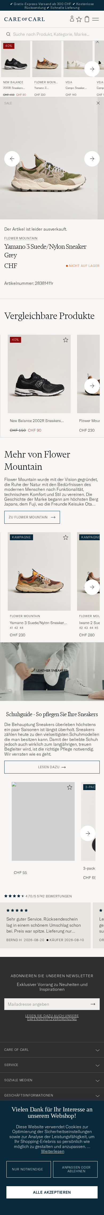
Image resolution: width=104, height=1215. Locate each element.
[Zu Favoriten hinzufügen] (64, 341)
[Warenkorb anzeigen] (87, 19)
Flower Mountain (46, 83)
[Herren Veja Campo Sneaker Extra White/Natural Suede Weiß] (78, 59)
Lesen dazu (48, 767)
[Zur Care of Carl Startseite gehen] (24, 19)
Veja (69, 82)
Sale (8, 103)
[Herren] (43, 821)
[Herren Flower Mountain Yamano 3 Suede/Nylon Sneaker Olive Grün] (46, 59)
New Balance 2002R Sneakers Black (35, 421)
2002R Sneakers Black (13, 88)
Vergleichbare (49, 315)
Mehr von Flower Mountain (37, 460)
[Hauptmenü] (95, 19)
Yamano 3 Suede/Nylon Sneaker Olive (42, 88)
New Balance (13, 82)
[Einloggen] (72, 19)
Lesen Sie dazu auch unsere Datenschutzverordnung (52, 1017)
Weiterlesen (52, 1151)
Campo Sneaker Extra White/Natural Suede (77, 88)
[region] (52, 925)
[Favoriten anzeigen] (79, 19)
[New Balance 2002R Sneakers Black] (39, 416)
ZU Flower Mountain (29, 517)
